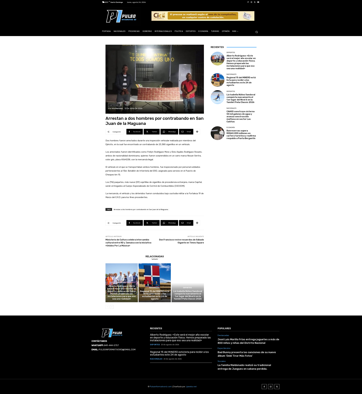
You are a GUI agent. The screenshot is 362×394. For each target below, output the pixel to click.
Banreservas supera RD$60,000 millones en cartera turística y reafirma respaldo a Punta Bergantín (241, 134)
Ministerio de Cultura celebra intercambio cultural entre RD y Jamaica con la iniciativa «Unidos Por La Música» (128, 242)
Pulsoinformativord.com (161, 386)
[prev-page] (107, 307)
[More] (197, 131)
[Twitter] (255, 2)
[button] (256, 32)
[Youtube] (258, 2)
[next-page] (112, 307)
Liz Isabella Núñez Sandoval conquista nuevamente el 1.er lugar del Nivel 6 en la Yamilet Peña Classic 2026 (187, 295)
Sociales (222, 361)
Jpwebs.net (191, 386)
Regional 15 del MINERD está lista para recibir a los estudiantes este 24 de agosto (154, 295)
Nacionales (154, 287)
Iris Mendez (117, 108)
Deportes (121, 282)
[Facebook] (248, 2)
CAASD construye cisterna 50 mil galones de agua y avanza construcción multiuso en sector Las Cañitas (241, 116)
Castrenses (114, 105)
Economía (231, 127)
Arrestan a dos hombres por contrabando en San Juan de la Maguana (141, 209)
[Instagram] (251, 2)
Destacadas (223, 335)
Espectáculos (224, 348)
